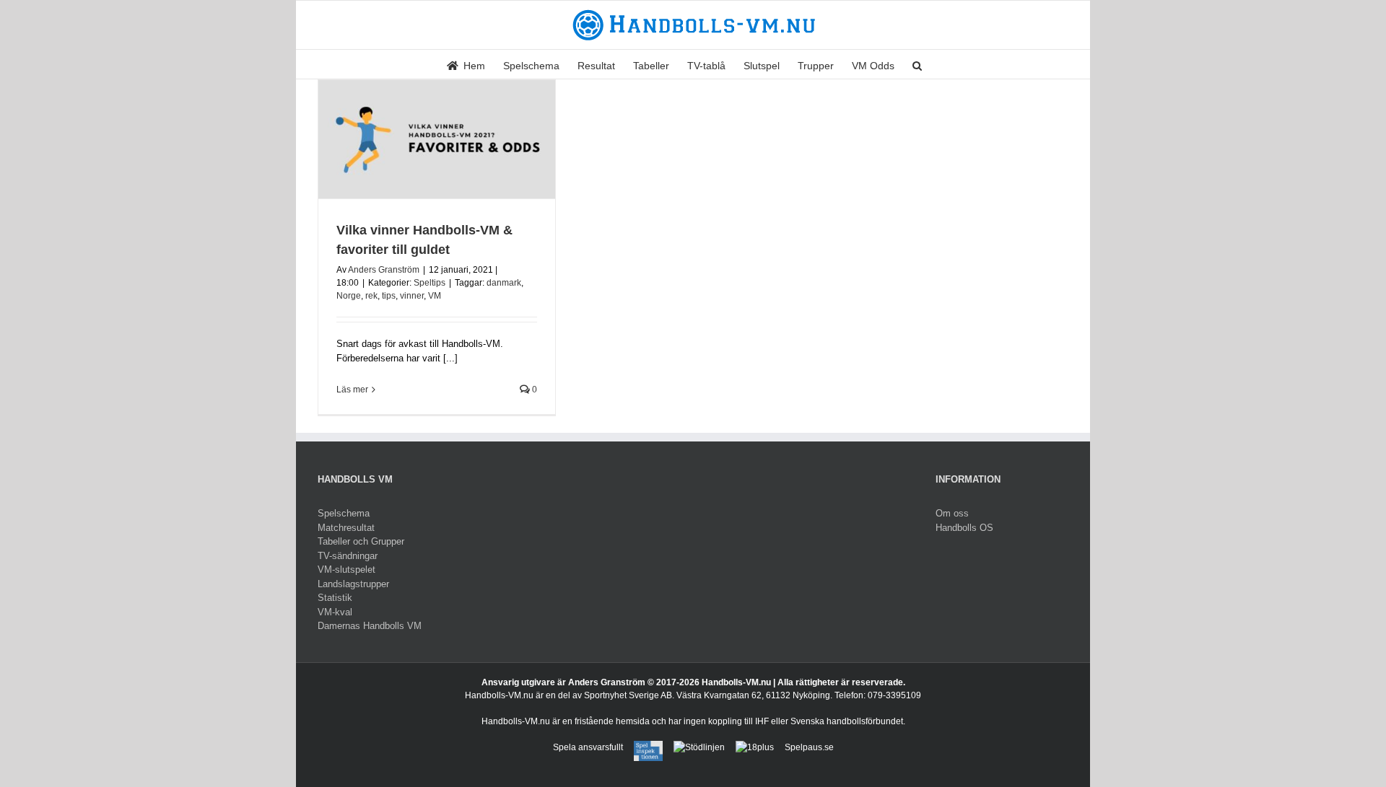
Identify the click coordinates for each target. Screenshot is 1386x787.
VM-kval (335, 612)
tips (389, 296)
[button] (917, 64)
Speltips (429, 283)
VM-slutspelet (346, 569)
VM (434, 296)
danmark (504, 283)
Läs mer (352, 389)
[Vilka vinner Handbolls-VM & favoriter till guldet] (436, 139)
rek (371, 296)
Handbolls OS (964, 527)
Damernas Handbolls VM (370, 625)
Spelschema (344, 513)
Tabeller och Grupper (361, 541)
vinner (412, 296)
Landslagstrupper (353, 584)
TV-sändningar (348, 555)
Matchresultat (346, 527)
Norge (348, 296)
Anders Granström (383, 270)
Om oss (952, 513)
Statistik (335, 597)
